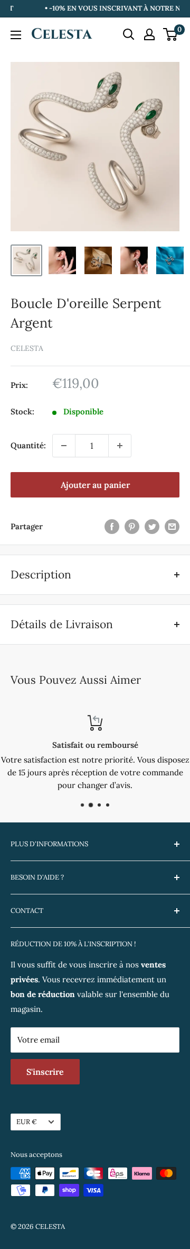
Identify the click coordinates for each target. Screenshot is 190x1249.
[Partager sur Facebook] (111, 526)
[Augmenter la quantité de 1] (120, 446)
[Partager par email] (172, 526)
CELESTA (27, 348)
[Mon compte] (149, 34)
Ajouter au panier (95, 484)
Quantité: (28, 445)
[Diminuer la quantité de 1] (64, 446)
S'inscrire (45, 1071)
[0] (170, 34)
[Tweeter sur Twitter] (152, 526)
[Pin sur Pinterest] (132, 526)
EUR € (26, 1121)
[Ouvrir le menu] (16, 35)
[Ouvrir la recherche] (129, 34)
